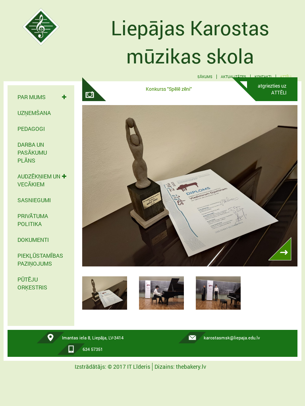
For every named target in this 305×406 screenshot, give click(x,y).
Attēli (285, 77)
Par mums (31, 97)
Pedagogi (31, 128)
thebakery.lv (191, 366)
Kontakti (263, 77)
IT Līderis (138, 366)
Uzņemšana (34, 113)
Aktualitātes (233, 77)
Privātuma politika (32, 220)
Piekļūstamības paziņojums (40, 259)
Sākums (204, 77)
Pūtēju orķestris (32, 283)
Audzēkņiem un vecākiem (38, 180)
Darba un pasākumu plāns (32, 152)
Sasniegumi (34, 200)
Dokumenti (33, 239)
